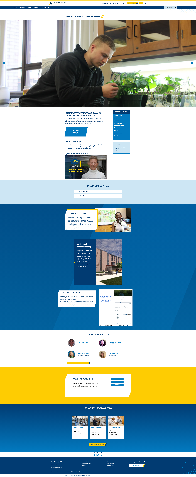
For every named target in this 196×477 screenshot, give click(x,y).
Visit (129, 3)
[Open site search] (145, 3)
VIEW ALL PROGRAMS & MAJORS (97, 444)
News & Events (118, 3)
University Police (110, 465)
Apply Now (117, 384)
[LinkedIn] (135, 462)
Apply (141, 3)
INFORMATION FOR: (169, 7)
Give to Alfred (135, 465)
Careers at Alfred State (86, 461)
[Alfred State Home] (57, 3)
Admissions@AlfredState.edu (56, 467)
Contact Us (84, 465)
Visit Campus (117, 381)
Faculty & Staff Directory (86, 463)
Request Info (135, 3)
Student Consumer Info (65, 471)
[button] (86, 167)
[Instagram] (139, 462)
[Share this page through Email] (101, 455)
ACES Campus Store (86, 460)
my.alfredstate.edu (104, 3)
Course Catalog (110, 460)
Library (108, 461)
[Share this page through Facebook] (94, 455)
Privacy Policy (81, 471)
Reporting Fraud (75, 471)
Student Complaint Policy (55, 471)
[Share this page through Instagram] (99, 455)
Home (66, 11)
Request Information (117, 379)
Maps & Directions (110, 463)
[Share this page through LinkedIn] (97, 455)
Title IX (71, 471)
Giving (124, 3)
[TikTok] (144, 462)
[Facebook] (130, 462)
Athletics (112, 3)
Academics (71, 11)
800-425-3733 (53, 465)
